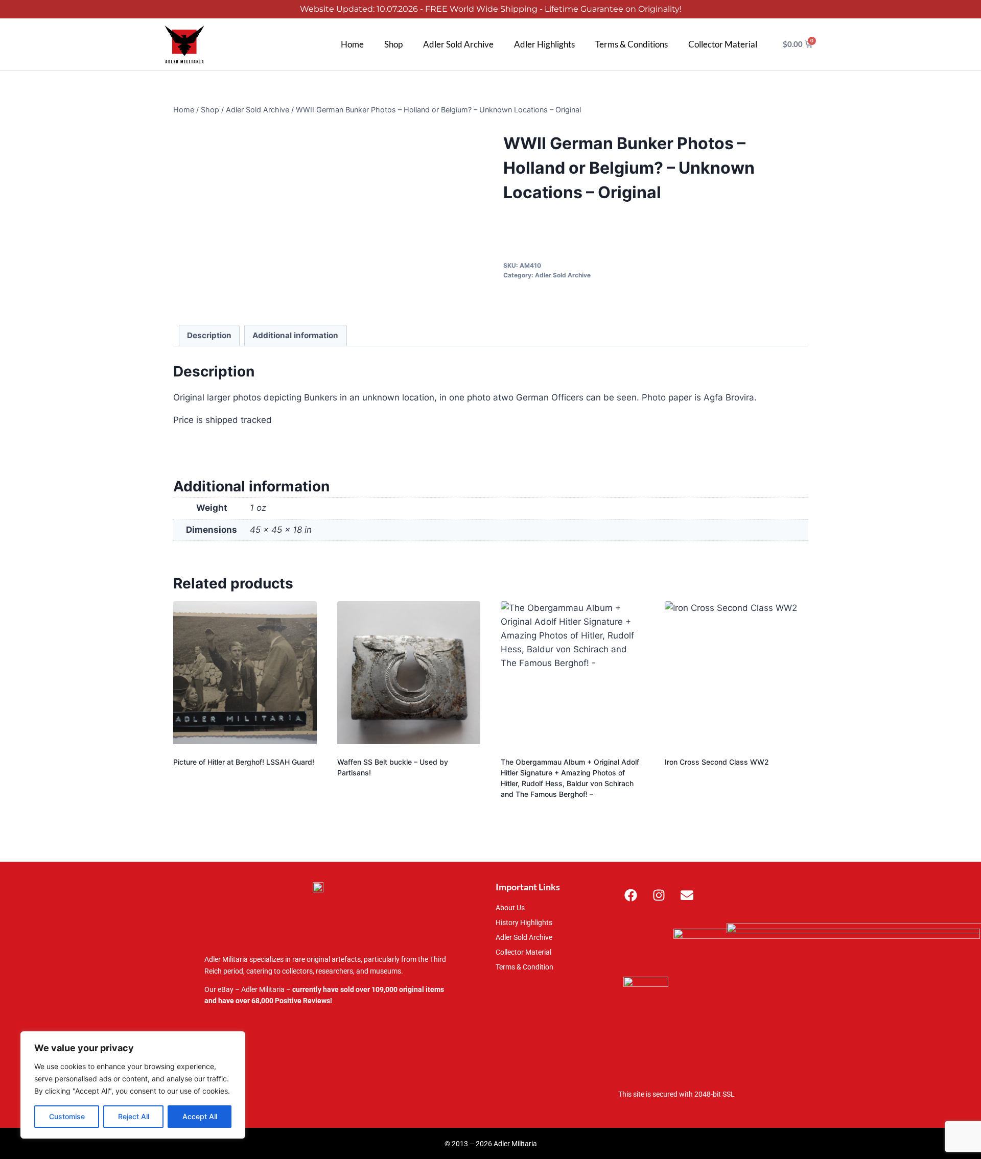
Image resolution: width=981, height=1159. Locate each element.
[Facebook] (631, 895)
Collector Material (722, 44)
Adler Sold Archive (458, 44)
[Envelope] (687, 895)
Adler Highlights (544, 44)
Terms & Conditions (631, 44)
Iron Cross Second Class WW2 (717, 762)
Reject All (133, 1116)
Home (352, 44)
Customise (67, 1116)
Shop (393, 44)
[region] (132, 1085)
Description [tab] (209, 335)
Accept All (199, 1116)
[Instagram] (659, 895)
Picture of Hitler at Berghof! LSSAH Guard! (243, 762)
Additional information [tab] (295, 335)
